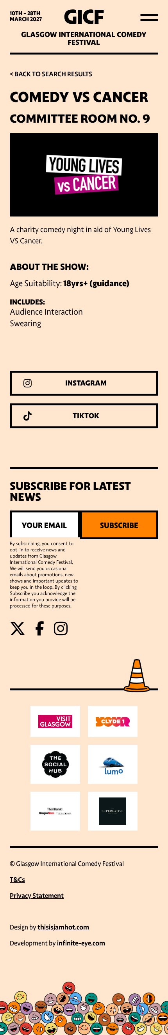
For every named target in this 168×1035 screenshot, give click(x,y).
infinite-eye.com (81, 943)
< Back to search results (51, 74)
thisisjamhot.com (63, 927)
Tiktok (86, 416)
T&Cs (17, 880)
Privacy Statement (37, 896)
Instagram (86, 383)
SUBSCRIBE (119, 525)
